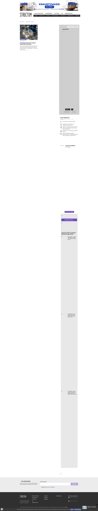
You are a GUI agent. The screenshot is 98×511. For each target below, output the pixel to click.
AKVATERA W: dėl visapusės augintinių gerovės (70, 131)
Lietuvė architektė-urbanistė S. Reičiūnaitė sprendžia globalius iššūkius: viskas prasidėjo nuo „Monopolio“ (70, 134)
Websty (66, 507)
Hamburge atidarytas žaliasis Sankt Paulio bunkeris (28, 43)
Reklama (45, 497)
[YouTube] (58, 499)
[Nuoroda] (26, 15)
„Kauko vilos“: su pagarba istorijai (69, 121)
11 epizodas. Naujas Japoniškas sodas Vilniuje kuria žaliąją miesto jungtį (71, 315)
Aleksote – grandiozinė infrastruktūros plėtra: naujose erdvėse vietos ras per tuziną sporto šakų (70, 128)
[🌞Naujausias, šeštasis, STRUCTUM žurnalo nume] (73, 200)
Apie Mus (46, 495)
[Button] (72, 109)
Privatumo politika (78, 509)
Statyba (34, 499)
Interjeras (34, 497)
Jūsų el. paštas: (43, 481)
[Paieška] (75, 13)
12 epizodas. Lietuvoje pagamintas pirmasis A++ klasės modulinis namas (72, 238)
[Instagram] (56, 500)
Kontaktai (46, 499)
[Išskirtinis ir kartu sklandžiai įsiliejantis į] (73, 165)
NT (32, 500)
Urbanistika (35, 502)
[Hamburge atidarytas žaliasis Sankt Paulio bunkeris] (29, 32)
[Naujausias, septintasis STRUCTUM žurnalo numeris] (64, 194)
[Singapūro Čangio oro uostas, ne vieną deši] (64, 169)
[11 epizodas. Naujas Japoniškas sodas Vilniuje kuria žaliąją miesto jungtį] (64, 351)
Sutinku (72, 509)
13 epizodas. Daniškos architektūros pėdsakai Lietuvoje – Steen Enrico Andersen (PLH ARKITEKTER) (68, 233)
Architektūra (23, 39)
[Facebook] (56, 497)
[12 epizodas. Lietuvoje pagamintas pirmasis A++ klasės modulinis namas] (64, 274)
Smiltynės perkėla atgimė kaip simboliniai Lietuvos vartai (68, 125)
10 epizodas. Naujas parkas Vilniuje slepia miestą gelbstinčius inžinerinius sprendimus (72, 393)
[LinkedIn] (58, 497)
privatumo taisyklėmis (50, 487)
